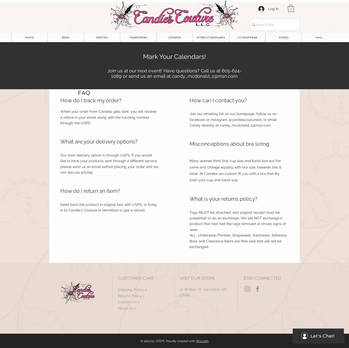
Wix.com (202, 341)
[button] (291, 8)
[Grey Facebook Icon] (257, 289)
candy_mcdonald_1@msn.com (205, 76)
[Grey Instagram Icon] (247, 289)
